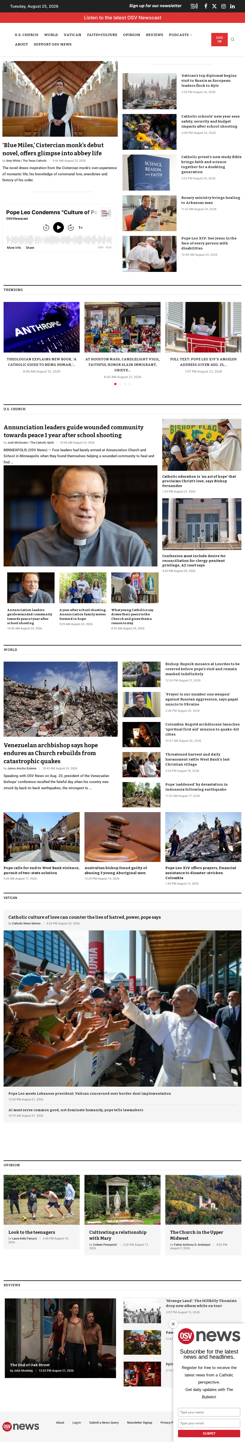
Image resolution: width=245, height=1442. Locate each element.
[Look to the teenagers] (42, 1212)
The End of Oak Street (30, 1365)
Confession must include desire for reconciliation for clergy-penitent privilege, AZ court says (194, 560)
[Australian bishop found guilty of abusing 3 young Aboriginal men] (122, 846)
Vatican (72, 35)
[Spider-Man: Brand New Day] (142, 1374)
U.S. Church (26, 35)
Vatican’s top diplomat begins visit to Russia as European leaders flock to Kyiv (209, 80)
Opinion (131, 35)
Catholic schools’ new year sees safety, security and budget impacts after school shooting (210, 121)
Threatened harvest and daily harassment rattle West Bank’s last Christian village (197, 759)
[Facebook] (206, 6)
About (21, 44)
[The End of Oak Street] (60, 1338)
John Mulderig (23, 1370)
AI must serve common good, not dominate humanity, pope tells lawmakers (75, 1110)
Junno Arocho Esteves (21, 768)
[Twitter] (214, 6)
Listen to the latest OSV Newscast (122, 18)
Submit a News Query (104, 1422)
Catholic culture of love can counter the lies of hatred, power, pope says (84, 917)
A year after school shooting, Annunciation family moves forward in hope (82, 614)
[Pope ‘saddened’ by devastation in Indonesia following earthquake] (141, 794)
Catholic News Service (26, 923)
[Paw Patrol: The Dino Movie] (142, 1342)
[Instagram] (223, 6)
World (51, 35)
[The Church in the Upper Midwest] (203, 1215)
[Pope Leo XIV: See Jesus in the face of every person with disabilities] (149, 254)
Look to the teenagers (31, 1232)
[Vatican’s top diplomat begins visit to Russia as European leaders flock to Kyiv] (149, 91)
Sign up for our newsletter (155, 5)
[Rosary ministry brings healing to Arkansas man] (149, 213)
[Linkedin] (232, 6)
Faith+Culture (102, 35)
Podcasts (179, 35)
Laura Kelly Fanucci (24, 1238)
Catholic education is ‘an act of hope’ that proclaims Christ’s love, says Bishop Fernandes (199, 481)
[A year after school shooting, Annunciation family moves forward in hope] (83, 599)
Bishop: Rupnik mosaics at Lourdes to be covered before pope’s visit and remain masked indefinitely (202, 669)
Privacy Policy (170, 1422)
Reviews (154, 35)
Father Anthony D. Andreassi (192, 1244)
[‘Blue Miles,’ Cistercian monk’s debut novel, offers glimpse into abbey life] (60, 122)
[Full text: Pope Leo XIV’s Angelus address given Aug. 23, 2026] (203, 327)
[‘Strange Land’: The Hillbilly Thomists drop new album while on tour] (142, 1310)
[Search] (232, 40)
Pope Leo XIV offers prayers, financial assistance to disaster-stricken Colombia (200, 873)
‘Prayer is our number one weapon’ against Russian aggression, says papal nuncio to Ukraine (201, 699)
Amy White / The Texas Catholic (26, 160)
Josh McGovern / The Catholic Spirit (30, 442)
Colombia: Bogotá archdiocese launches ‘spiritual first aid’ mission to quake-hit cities (202, 729)
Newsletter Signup (139, 1422)
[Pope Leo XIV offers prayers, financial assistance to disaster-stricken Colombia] (203, 849)
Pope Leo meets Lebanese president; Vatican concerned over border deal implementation (89, 1094)
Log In (219, 39)
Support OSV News (53, 44)
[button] (10, 343)
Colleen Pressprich (105, 1244)
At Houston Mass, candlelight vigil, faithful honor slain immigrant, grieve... (122, 364)
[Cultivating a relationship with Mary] (122, 1215)
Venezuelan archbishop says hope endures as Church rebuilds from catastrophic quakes (51, 753)
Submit (209, 1433)
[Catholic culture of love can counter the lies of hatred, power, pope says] (122, 998)
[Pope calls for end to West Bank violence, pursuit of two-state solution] (42, 846)
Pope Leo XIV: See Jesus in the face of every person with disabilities (209, 243)
